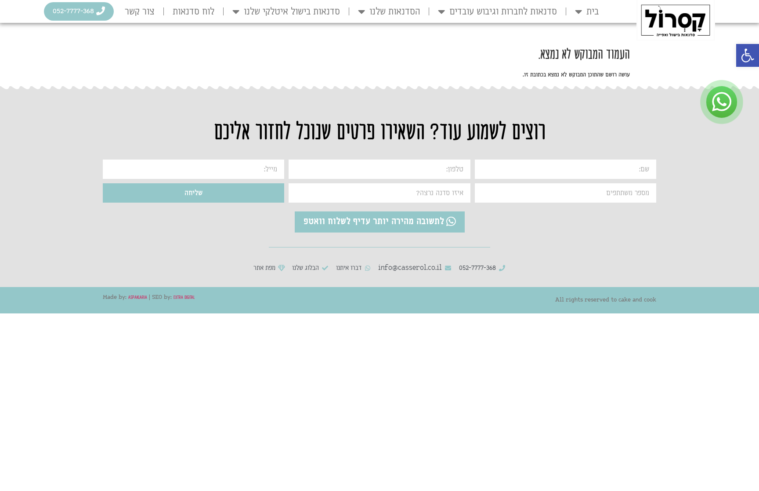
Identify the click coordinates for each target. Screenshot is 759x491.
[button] (747, 55)
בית (592, 11)
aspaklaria (137, 296)
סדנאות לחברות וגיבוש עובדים (503, 11)
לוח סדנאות (193, 11)
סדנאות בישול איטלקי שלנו (292, 11)
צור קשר (140, 11)
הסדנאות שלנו (394, 11)
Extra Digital (184, 296)
